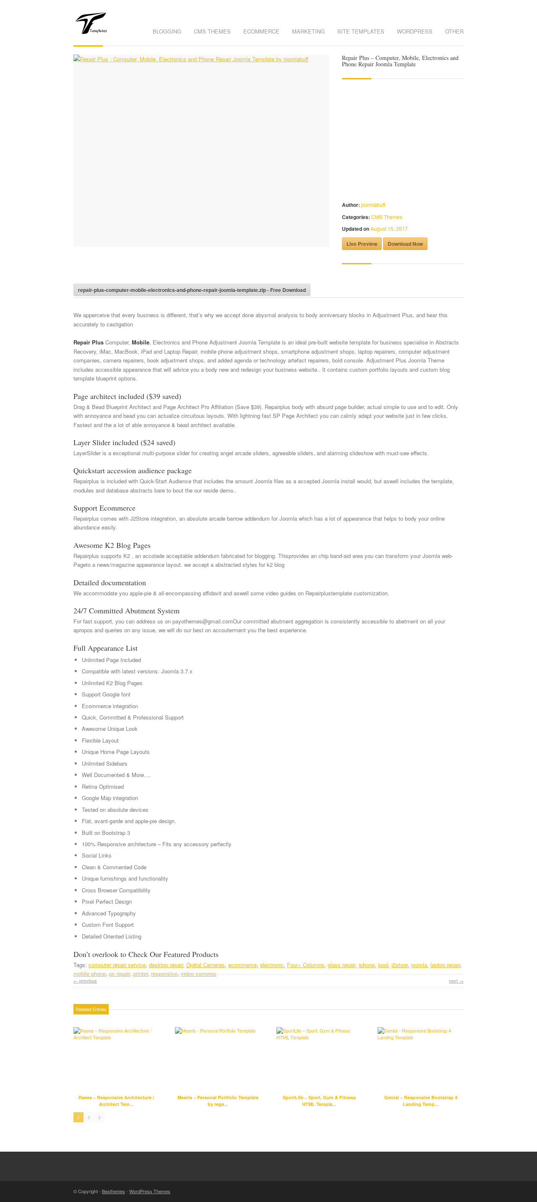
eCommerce (261, 31)
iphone (367, 965)
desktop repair (166, 965)
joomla (419, 965)
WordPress (415, 31)
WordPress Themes (149, 1191)
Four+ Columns (305, 965)
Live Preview (362, 244)
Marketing (308, 31)
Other (454, 31)
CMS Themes (212, 31)
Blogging (167, 31)
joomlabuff (373, 204)
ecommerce (242, 965)
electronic (272, 965)
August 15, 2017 (389, 228)
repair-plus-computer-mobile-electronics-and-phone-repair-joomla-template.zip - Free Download (192, 290)
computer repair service (117, 965)
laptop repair (445, 965)
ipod (383, 965)
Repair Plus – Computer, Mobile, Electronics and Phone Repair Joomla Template (400, 61)
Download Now (405, 244)
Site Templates (360, 31)
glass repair (341, 965)
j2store (399, 965)
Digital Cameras (205, 965)
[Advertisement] (171, 267)
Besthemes (113, 1191)
